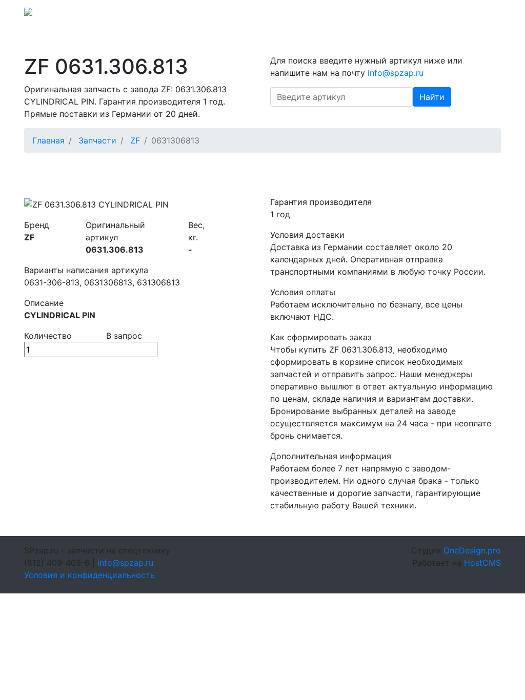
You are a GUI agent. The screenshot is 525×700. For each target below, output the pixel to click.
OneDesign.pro (472, 550)
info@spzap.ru (359, 15)
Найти (432, 97)
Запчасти (97, 140)
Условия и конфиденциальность (89, 575)
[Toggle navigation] (486, 15)
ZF (135, 140)
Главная (48, 140)
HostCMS (482, 563)
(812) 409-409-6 (427, 15)
